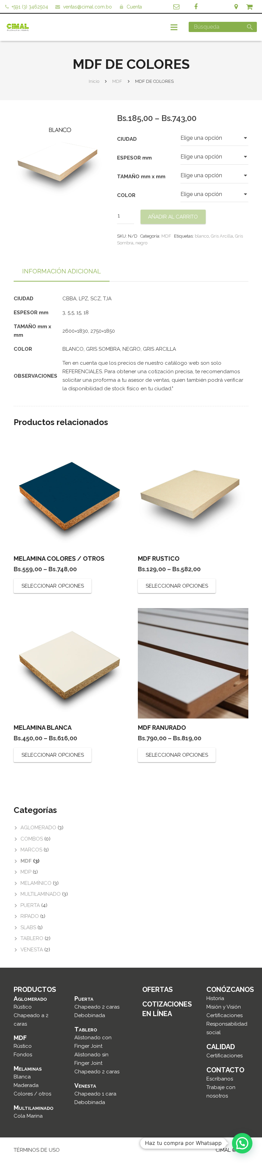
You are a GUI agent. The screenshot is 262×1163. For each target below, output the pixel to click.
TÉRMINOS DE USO (37, 1150)
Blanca (22, 1077)
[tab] (62, 272)
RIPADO (29, 916)
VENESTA (31, 950)
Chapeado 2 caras (96, 1007)
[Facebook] (196, 7)
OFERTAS (157, 989)
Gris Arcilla (222, 236)
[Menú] (173, 27)
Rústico (23, 1007)
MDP (25, 872)
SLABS (28, 927)
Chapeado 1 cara (95, 1094)
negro (141, 242)
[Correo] (176, 7)
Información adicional (61, 271)
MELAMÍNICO (36, 883)
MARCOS (31, 850)
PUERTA (30, 905)
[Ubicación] (236, 7)
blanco (202, 236)
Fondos (23, 1055)
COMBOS (31, 839)
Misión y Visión (223, 1007)
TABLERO (31, 938)
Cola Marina (28, 1116)
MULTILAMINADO (40, 894)
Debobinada (89, 1015)
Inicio (94, 81)
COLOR (126, 195)
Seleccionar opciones (52, 586)
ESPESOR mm (134, 158)
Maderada (26, 1085)
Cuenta (134, 7)
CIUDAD (127, 139)
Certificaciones (224, 1015)
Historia (215, 998)
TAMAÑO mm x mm (141, 176)
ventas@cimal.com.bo (87, 7)
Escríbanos (219, 1079)
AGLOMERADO (38, 828)
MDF (117, 81)
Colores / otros (32, 1094)
